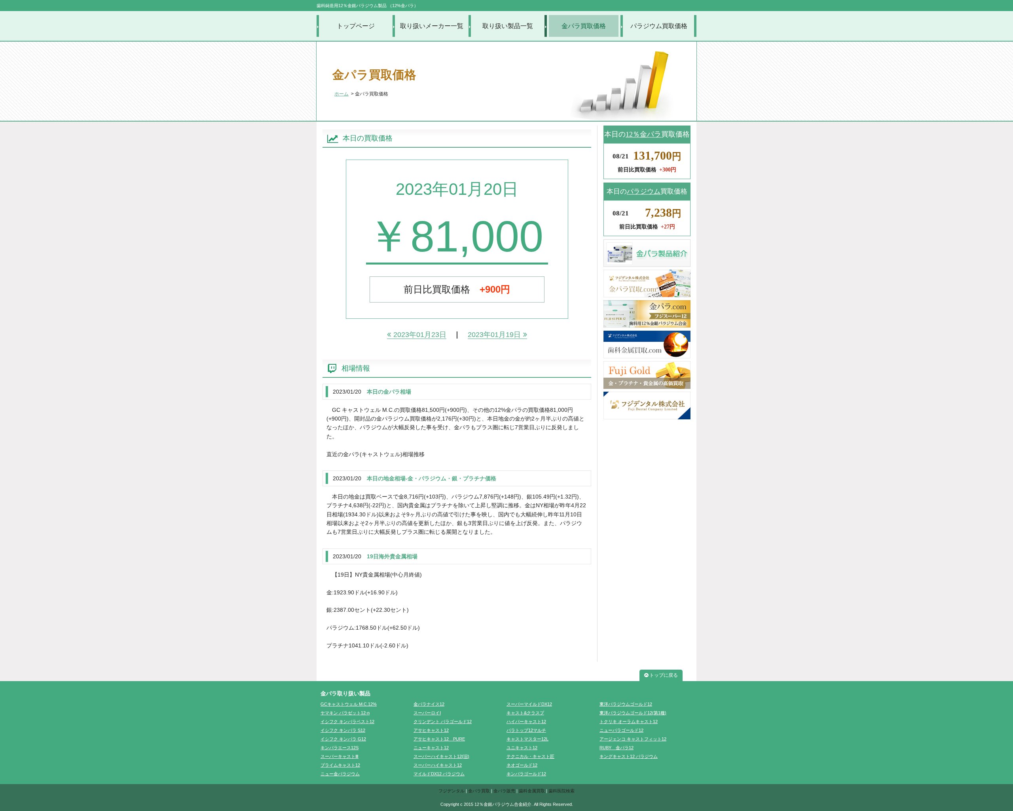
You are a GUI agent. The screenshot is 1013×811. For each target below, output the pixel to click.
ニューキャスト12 (431, 747)
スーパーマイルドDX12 (529, 704)
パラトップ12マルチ (526, 730)
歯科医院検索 (561, 790)
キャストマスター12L (527, 739)
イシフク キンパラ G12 (343, 739)
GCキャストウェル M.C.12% (349, 704)
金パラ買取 (479, 790)
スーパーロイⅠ (427, 712)
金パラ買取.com (647, 283)
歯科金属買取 (532, 790)
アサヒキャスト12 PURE (439, 739)
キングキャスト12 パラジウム (628, 756)
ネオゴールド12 (521, 765)
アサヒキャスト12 (431, 730)
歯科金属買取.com (647, 344)
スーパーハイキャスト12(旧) (441, 756)
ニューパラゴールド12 (621, 730)
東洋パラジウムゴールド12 (625, 704)
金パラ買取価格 (584, 26)
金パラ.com (647, 314)
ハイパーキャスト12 (526, 721)
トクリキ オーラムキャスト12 (628, 721)
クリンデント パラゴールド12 (443, 721)
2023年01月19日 (494, 335)
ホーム (341, 94)
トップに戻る (663, 675)
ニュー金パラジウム (340, 773)
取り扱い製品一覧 (507, 26)
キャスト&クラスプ (525, 712)
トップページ (356, 26)
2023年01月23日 (419, 335)
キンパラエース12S (340, 747)
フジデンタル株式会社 (647, 405)
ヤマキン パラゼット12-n (345, 712)
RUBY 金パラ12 (616, 747)
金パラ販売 (504, 790)
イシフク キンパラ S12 (343, 730)
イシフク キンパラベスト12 (347, 721)
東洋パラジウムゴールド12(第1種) (632, 712)
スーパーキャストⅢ (340, 756)
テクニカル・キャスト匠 (530, 756)
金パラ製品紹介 (647, 253)
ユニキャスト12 (521, 747)
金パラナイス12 (429, 704)
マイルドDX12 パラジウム (439, 773)
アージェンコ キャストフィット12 (632, 739)
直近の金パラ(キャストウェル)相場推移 (375, 454)
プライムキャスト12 (340, 765)
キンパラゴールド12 (526, 773)
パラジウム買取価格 (658, 26)
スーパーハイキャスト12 (438, 765)
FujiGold (647, 375)
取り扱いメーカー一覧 (431, 26)
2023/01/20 (347, 391)
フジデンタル (451, 790)
